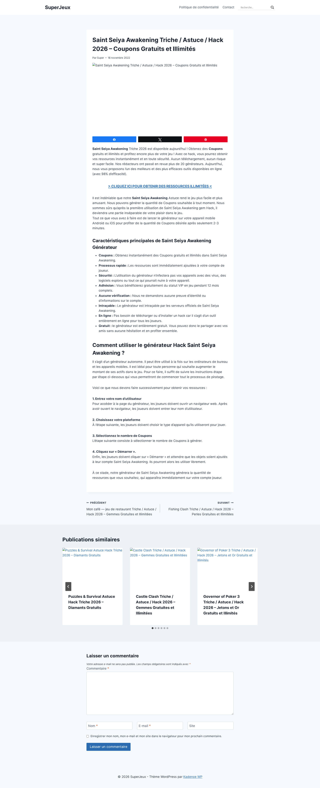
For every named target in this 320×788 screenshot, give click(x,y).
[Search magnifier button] (272, 7)
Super (100, 57)
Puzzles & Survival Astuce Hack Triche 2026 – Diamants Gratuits (91, 602)
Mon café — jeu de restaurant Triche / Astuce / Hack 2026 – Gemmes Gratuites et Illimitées (121, 508)
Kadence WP (192, 777)
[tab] (153, 628)
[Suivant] (252, 586)
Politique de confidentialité (199, 7)
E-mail (145, 726)
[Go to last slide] (68, 586)
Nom (93, 726)
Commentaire (97, 668)
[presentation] (92, 568)
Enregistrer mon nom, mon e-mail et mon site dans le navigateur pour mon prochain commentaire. (156, 736)
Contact (228, 7)
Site (192, 726)
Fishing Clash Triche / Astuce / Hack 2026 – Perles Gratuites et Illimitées (201, 508)
